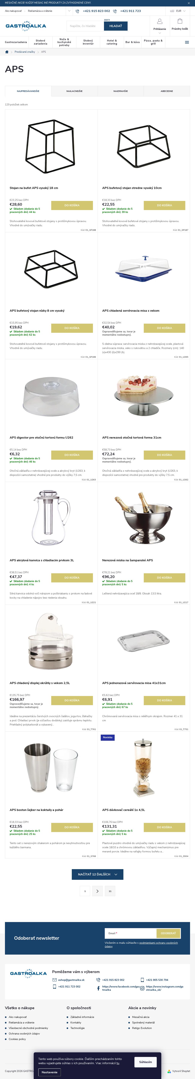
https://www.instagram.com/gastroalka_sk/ (164, 988)
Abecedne (167, 91)
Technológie (77, 1028)
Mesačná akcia (140, 1017)
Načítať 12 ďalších (94, 874)
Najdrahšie (120, 91)
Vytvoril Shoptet (181, 1071)
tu (118, 1063)
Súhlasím (145, 1062)
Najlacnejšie (74, 91)
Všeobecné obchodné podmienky (28, 1028)
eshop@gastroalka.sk (71, 980)
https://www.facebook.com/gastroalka (121, 988)
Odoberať (168, 933)
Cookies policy (17, 1039)
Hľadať (115, 26)
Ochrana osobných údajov (24, 1033)
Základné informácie (82, 1017)
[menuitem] (17, 42)
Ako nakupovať (13, 11)
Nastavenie (50, 1072)
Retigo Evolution (142, 1028)
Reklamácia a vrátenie (40, 11)
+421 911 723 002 (69, 986)
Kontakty (75, 1022)
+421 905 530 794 (157, 980)
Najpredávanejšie (28, 91)
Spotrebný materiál (143, 1022)
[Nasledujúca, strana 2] (97, 891)
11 (110, 891)
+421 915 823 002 (113, 980)
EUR (178, 11)
